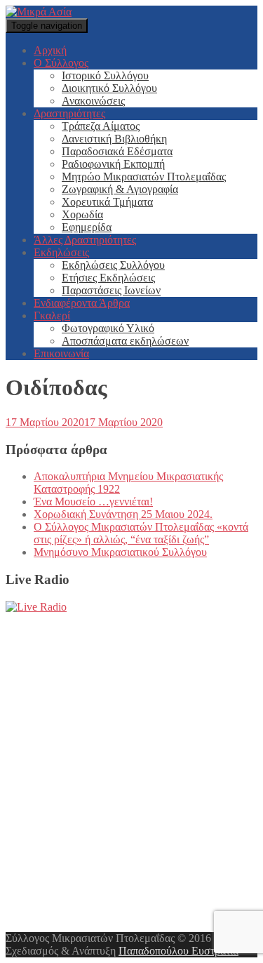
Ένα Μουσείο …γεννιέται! (93, 501)
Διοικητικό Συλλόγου (109, 88)
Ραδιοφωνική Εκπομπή (113, 164)
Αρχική (50, 50)
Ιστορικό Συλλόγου (105, 75)
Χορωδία (82, 214)
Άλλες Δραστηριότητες (85, 240)
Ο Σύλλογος (61, 63)
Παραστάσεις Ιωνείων (111, 290)
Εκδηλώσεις (61, 252)
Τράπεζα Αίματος (101, 126)
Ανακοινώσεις (93, 101)
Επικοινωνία (61, 353)
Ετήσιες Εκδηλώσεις (108, 278)
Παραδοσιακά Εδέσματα (117, 151)
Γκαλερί (52, 315)
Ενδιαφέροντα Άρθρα (82, 303)
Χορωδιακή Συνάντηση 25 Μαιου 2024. (123, 514)
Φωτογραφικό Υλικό (108, 328)
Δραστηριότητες (69, 113)
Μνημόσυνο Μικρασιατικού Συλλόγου (120, 552)
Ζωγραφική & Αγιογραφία (120, 189)
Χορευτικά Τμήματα (107, 202)
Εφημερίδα (87, 227)
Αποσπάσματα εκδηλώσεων (125, 341)
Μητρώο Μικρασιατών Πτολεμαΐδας (144, 176)
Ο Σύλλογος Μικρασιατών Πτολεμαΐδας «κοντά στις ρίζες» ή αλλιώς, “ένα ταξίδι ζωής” (141, 533)
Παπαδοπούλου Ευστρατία (178, 951)
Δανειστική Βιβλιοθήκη (114, 139)
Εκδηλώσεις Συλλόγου (113, 265)
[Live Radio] (36, 607)
